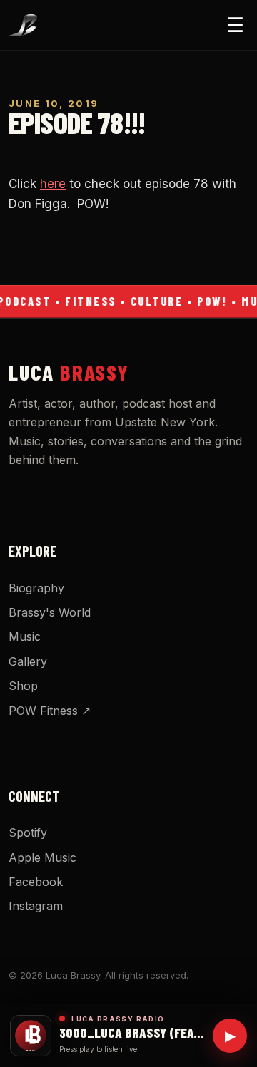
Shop (23, 686)
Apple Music (42, 857)
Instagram (36, 906)
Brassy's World (50, 612)
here (53, 184)
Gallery (28, 661)
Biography (36, 588)
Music (25, 636)
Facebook (36, 882)
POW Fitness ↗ (50, 710)
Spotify (28, 832)
